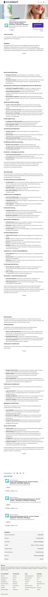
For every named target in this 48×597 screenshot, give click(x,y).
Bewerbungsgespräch (29, 575)
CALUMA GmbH (12, 20)
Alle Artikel (27, 589)
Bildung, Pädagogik (14, 480)
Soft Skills (27, 581)
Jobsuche (15, 577)
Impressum (39, 587)
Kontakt (38, 589)
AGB (38, 585)
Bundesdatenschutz (41, 583)
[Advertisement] (24, 62)
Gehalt (14, 587)
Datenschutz (39, 581)
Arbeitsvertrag (15, 585)
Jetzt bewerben (38, 24)
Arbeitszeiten (15, 589)
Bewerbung (15, 583)
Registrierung (39, 575)
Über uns (38, 577)
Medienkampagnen (4, 589)
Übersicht (3, 575)
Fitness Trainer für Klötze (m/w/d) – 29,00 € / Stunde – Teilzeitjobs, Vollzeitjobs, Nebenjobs (25, 517)
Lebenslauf (15, 581)
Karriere (26, 583)
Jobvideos (3, 585)
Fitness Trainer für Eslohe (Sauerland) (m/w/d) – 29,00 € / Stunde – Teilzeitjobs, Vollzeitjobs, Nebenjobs (25, 499)
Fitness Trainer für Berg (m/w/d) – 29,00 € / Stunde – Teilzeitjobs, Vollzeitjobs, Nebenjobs (24, 482)
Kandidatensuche (4, 577)
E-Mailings (3, 587)
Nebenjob (8, 487)
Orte (38, 579)
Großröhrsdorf (39, 538)
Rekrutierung (27, 579)
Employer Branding (4, 583)
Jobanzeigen (3, 579)
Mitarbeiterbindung (28, 585)
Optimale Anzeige (28, 577)
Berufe (14, 579)
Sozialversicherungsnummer (30, 587)
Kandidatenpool (4, 581)
